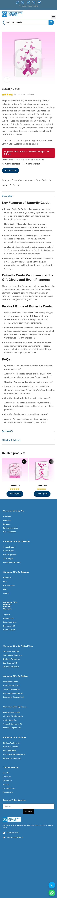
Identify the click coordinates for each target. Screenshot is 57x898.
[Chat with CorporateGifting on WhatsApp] (52, 893)
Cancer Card (15, 486)
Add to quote (10, 170)
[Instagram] (22, 2)
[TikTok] (33, 2)
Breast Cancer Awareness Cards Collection (31, 180)
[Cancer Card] (15, 471)
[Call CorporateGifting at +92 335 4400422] (52, 885)
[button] (53, 17)
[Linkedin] (28, 2)
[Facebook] (17, 2)
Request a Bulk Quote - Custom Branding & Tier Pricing (26, 153)
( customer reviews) (24, 94)
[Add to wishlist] (24, 461)
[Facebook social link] (10, 185)
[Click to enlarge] (7, 80)
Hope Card (42, 486)
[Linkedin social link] (18, 185)
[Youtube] (39, 2)
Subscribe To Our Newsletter (14, 800)
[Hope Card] (42, 471)
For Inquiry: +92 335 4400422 (28, 6)
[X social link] (14, 185)
